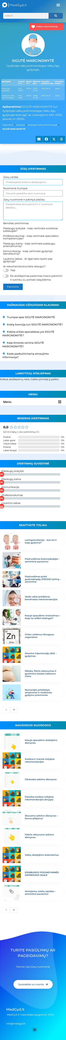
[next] (14, 710)
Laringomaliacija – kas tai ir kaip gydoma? (41, 541)
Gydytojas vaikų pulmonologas (42, 125)
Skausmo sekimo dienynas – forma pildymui (41, 817)
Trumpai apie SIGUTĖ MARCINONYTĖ (31, 317)
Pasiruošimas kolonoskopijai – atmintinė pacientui (42, 560)
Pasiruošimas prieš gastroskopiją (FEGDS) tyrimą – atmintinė (43, 579)
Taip (12, 270)
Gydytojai (20, 125)
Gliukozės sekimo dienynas (41, 779)
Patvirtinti (13, 286)
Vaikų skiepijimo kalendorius (42, 854)
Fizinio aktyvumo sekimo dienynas (39, 836)
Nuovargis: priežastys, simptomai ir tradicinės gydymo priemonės (38, 692)
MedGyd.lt (15, 1009)
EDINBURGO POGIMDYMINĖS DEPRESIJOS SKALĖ (42, 874)
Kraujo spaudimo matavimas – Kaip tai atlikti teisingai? (42, 617)
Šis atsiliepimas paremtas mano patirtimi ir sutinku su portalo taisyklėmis (36, 277)
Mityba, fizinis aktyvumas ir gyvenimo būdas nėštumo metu (40, 674)
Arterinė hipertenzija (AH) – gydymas (41, 654)
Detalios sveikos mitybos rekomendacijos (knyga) (39, 798)
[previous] (6, 710)
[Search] (56, 16)
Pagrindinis (7, 125)
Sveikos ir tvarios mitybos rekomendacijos (39, 760)
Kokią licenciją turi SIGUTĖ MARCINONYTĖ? (35, 324)
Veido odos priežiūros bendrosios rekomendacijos (41, 598)
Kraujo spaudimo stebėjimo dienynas (41, 741)
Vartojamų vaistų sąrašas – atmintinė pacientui (40, 892)
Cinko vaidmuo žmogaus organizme (39, 636)
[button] (58, 5)
